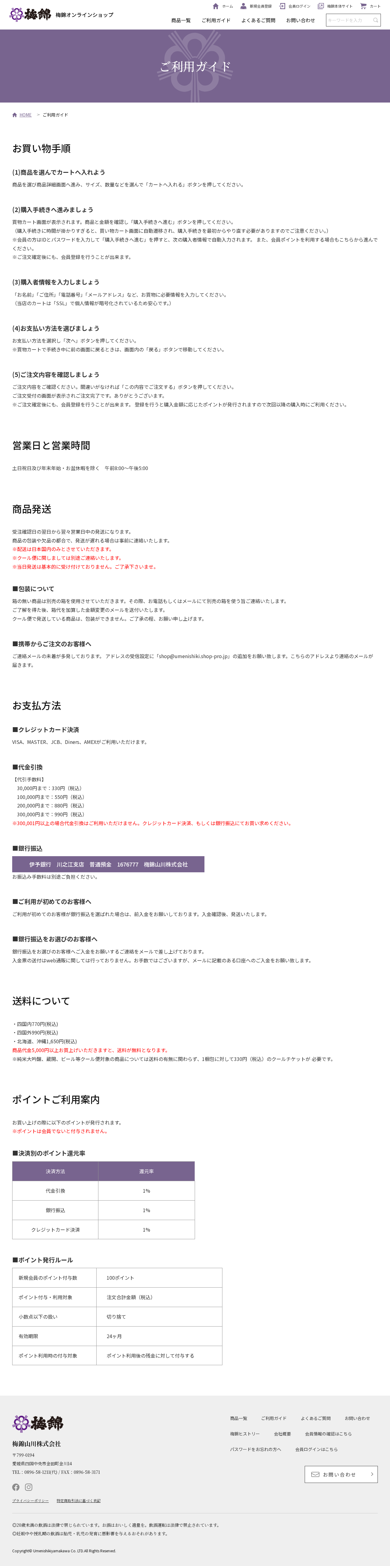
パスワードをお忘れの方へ (255, 1449)
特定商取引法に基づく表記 (79, 1500)
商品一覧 (181, 20)
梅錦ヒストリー (245, 1434)
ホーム (227, 6)
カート (375, 6)
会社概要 (282, 1434)
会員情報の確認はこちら (328, 1434)
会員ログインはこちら (316, 1449)
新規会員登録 (261, 6)
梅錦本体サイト (340, 6)
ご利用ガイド (216, 20)
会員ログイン (299, 6)
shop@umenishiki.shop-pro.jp (193, 656)
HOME (26, 115)
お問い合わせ (300, 20)
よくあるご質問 (258, 20)
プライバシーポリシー (30, 1500)
